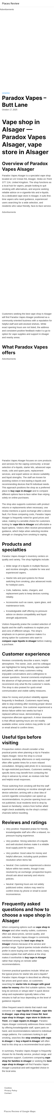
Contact (8, 1093)
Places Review (10, 3)
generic (6, 93)
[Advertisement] (27, 48)
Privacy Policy (11, 1091)
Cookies (8, 1088)
